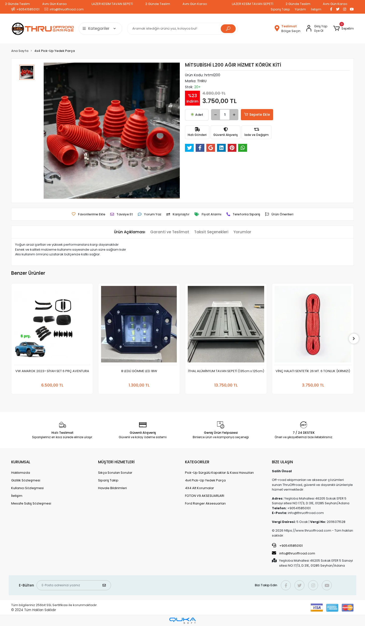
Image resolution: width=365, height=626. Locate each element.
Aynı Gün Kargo (54, 3)
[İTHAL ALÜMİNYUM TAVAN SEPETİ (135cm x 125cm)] (226, 325)
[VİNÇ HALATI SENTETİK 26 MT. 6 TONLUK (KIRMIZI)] (313, 325)
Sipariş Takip (280, 9)
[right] (353, 338)
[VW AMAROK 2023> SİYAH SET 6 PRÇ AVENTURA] (52, 325)
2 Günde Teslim (17, 3)
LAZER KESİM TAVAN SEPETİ (112, 3)
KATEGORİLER (197, 462)
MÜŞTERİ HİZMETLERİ (116, 462)
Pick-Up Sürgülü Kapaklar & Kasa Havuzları (219, 472)
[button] (343, 28)
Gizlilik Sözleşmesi (25, 480)
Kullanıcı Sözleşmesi (27, 488)
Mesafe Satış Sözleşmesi (31, 503)
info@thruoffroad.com (297, 553)
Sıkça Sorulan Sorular (115, 472)
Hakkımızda (20, 472)
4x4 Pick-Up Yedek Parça (205, 480)
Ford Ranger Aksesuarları (205, 503)
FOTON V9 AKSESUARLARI (204, 495)
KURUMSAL (20, 462)
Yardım (300, 9)
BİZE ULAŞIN (282, 462)
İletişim (316, 9)
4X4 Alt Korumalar (199, 488)
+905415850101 (291, 545)
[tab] (129, 232)
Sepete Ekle (259, 114)
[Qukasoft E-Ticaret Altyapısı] (182, 621)
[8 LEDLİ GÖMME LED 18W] (139, 325)
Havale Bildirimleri (112, 488)
